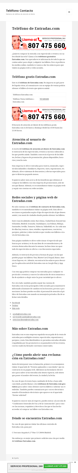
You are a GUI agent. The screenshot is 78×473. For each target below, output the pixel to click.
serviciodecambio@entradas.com (27, 317)
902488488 (44, 99)
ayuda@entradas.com (22, 314)
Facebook (16, 303)
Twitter (15, 305)
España (16, 458)
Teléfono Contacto (19, 11)
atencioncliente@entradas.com (25, 319)
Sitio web (16, 308)
